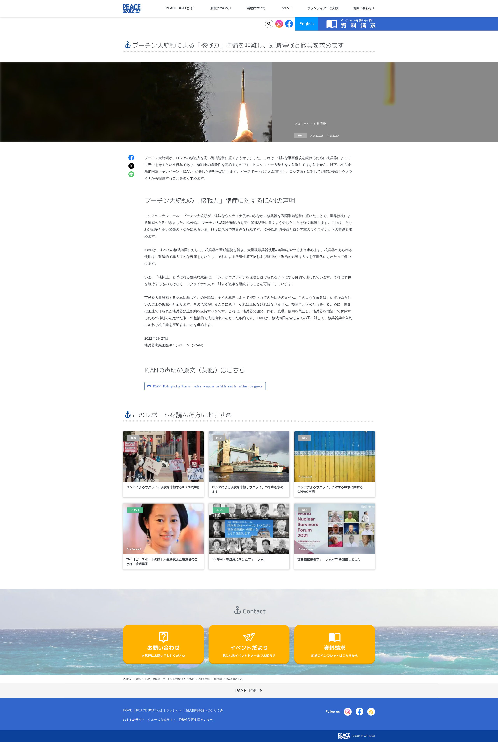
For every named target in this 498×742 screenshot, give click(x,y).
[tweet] (131, 166)
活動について (256, 8)
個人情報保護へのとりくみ (204, 710)
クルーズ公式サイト (162, 719)
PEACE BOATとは (149, 710)
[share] (131, 158)
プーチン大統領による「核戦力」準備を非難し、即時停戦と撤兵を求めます (202, 679)
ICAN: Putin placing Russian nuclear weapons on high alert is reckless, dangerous (207, 386)
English (306, 23)
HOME (129, 679)
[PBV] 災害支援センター (196, 719)
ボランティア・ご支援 (322, 8)
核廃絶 (321, 123)
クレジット (174, 710)
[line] (131, 174)
